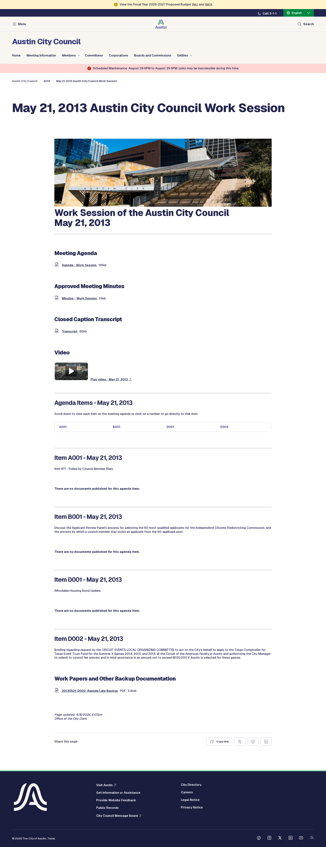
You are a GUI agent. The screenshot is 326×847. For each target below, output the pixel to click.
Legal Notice (190, 799)
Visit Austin (104, 785)
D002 (224, 427)
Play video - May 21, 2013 (109, 379)
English (297, 13)
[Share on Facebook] (253, 742)
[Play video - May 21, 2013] (71, 379)
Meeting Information (41, 55)
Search (308, 24)
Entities (182, 55)
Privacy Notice (192, 807)
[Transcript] (57, 331)
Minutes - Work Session (79, 298)
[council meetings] (163, 206)
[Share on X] (239, 742)
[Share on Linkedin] (266, 742)
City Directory (191, 784)
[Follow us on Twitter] (280, 838)
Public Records (107, 807)
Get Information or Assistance (118, 792)
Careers (187, 792)
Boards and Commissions (152, 55)
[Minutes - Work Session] (57, 298)
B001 (116, 427)
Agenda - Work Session (79, 265)
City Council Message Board (117, 815)
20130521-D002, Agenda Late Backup (90, 691)
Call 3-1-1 (270, 13)
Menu (22, 24)
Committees (94, 55)
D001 (170, 427)
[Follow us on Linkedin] (290, 838)
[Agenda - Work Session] (57, 265)
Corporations (118, 55)
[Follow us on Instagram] (269, 838)
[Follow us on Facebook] (259, 838)
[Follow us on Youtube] (301, 838)
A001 (63, 427)
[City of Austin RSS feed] (311, 838)
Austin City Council (24, 81)
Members (69, 55)
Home (16, 55)
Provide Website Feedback (116, 800)
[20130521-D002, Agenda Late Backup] (57, 691)
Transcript (69, 331)
